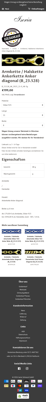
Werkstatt (23, 290)
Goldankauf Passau (23, 296)
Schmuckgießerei (23, 293)
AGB (23, 331)
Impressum (23, 341)
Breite (4, 121)
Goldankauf (23, 286)
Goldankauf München (23, 299)
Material (5, 101)
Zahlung (23, 320)
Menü (7, 9)
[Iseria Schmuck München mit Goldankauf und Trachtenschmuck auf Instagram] (27, 369)
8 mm (15, 49)
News (23, 310)
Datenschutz (23, 334)
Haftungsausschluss (23, 338)
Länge (4, 111)
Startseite (5, 49)
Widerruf (23, 317)
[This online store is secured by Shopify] (23, 398)
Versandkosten (19, 94)
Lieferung (23, 314)
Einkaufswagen (37, 9)
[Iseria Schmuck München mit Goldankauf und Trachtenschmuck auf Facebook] (19, 369)
